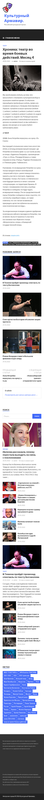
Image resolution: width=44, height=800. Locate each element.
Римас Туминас (30, 703)
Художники (7, 712)
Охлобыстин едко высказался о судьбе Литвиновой (27, 535)
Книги (24, 685)
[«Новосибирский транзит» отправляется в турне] (9, 634)
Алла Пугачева (9, 678)
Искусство (21, 682)
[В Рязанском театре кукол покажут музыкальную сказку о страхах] (9, 658)
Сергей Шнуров (29, 706)
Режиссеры (8, 703)
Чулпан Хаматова (20, 712)
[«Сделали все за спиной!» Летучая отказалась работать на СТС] (9, 490)
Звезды (5, 449)
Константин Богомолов (12, 688)
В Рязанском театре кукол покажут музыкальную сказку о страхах (29, 652)
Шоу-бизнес (32, 712)
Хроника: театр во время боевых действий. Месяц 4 (29, 639)
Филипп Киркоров (25, 709)
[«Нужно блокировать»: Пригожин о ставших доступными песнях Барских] (9, 503)
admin (16, 61)
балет (6, 716)
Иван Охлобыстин (10, 682)
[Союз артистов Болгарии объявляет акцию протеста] (22, 317)
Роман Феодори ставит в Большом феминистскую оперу (18, 357)
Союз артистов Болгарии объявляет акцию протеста (29, 603)
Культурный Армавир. (16, 18)
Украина (13, 709)
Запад (31, 678)
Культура (28, 691)
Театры (6, 709)
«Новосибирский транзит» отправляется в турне (29, 627)
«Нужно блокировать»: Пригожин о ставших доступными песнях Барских (27, 498)
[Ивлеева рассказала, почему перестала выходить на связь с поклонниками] (22, 447)
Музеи (35, 694)
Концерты (7, 691)
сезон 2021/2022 (9, 244)
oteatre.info (15, 235)
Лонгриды (7, 694)
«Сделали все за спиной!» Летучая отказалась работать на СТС (29, 485)
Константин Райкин (28, 688)
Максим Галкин (18, 694)
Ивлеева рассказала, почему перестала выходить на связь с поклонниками (19, 454)
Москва (28, 694)
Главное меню (12, 38)
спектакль (21, 719)
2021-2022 (7, 675)
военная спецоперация (22, 242)
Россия (35, 242)
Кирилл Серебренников (12, 685)
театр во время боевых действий (28, 244)
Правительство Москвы (12, 700)
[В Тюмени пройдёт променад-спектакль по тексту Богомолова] (22, 280)
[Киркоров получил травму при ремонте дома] (9, 517)
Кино (37, 682)
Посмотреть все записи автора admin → (21, 395)
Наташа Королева (10, 697)
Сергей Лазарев (16, 706)
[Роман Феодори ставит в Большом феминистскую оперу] (22, 354)
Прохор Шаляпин (28, 700)
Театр (5, 45)
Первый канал (23, 697)
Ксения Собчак (18, 691)
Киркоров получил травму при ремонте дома (29, 511)
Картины (31, 682)
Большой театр (21, 678)
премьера (23, 716)
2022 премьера (24, 675)
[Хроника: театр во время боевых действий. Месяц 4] (9, 646)
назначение (14, 716)
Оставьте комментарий (27, 61)
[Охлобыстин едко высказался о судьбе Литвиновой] (9, 541)
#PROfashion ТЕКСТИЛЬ (28, 672)
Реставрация (18, 703)
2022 (10, 242)
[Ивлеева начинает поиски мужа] (9, 529)
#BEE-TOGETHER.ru (11, 672)
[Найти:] (22, 416)
